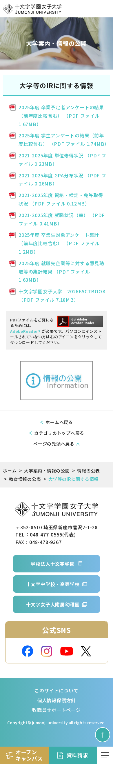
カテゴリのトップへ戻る (59, 433)
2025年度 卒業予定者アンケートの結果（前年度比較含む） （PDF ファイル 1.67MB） (61, 116)
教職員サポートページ (56, 709)
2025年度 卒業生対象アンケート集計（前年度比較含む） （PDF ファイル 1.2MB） (59, 243)
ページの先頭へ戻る (53, 444)
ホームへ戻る (59, 422)
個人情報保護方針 (56, 700)
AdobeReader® (25, 331)
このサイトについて (56, 690)
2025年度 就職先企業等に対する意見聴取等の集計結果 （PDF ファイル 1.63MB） (61, 271)
